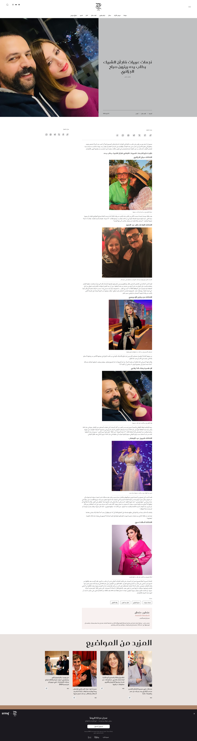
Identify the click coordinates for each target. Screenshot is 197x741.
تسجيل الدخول (98, 726)
